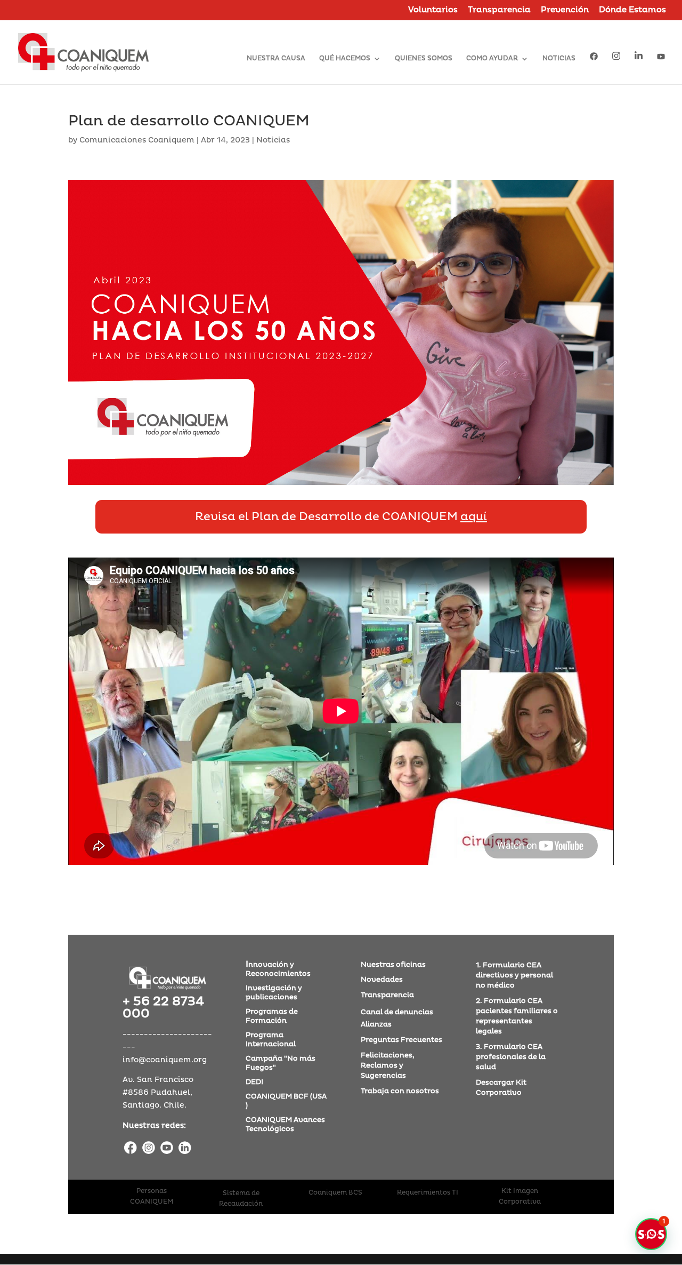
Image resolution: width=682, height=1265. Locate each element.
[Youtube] (167, 1149)
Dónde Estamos (632, 10)
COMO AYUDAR (492, 58)
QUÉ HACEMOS (344, 58)
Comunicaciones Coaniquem (136, 140)
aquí (473, 517)
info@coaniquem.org (165, 1059)
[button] (651, 1234)
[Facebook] (131, 1149)
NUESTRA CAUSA (276, 58)
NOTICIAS (558, 58)
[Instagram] (149, 1149)
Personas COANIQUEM (151, 1196)
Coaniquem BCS (335, 1193)
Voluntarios (433, 10)
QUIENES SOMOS (423, 58)
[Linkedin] (185, 1149)
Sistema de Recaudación (241, 1198)
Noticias (273, 140)
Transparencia (499, 10)
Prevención (565, 10)
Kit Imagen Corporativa (520, 1196)
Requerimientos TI (427, 1193)
